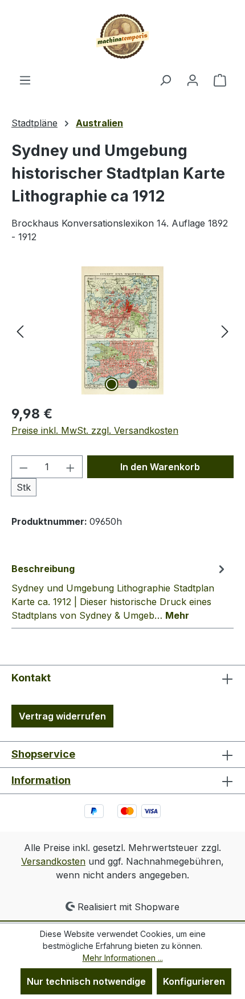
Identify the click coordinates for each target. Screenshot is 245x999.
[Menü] (25, 79)
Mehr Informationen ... (123, 958)
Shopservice (43, 754)
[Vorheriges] (19, 330)
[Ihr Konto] (192, 79)
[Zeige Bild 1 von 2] (111, 384)
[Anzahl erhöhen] (71, 466)
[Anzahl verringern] (23, 466)
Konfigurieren (194, 981)
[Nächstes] (225, 330)
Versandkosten (53, 861)
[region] (122, 330)
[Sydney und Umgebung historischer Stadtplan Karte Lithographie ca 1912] (122, 330)
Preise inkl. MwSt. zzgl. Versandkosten (94, 430)
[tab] (119, 591)
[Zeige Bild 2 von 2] (132, 384)
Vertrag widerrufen (62, 716)
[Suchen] (165, 79)
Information (41, 780)
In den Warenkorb (160, 466)
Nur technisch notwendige (86, 981)
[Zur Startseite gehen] (122, 36)
